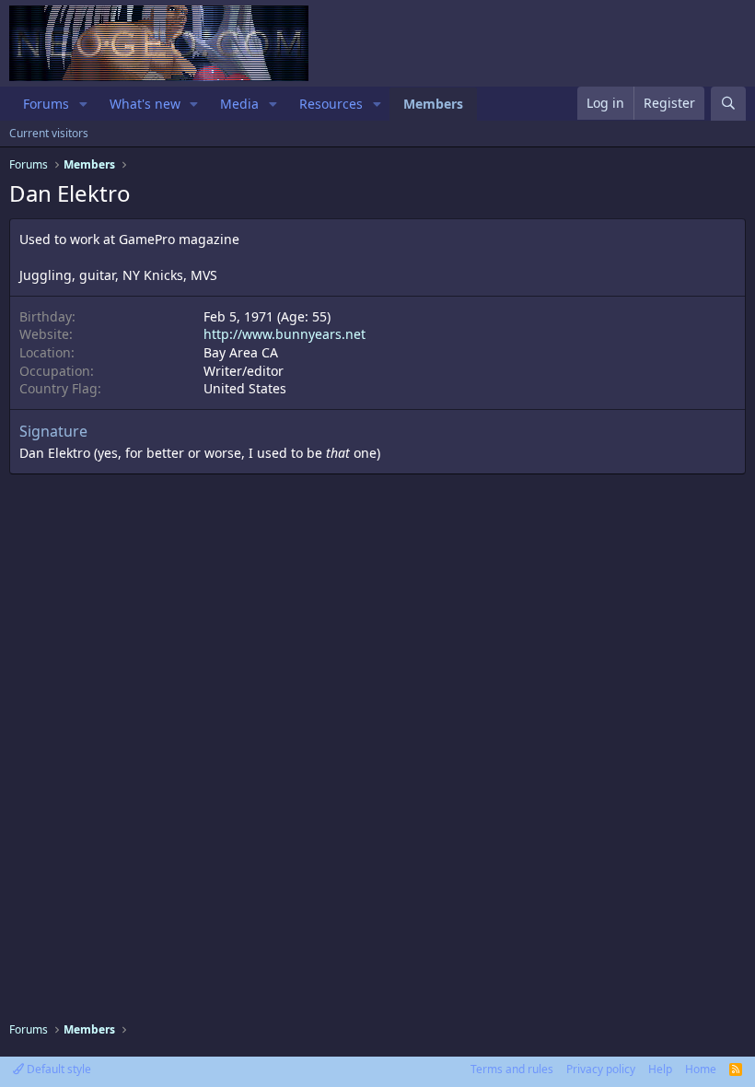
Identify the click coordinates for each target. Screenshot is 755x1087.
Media (239, 103)
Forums (46, 103)
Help (660, 1069)
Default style (57, 1069)
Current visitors (48, 133)
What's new (145, 103)
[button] (83, 104)
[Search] (728, 104)
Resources (331, 103)
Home (700, 1069)
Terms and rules (511, 1069)
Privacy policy (600, 1069)
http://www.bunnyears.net (284, 334)
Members (433, 103)
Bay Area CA (240, 352)
